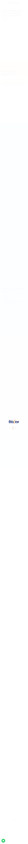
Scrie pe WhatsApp (3, 840)
